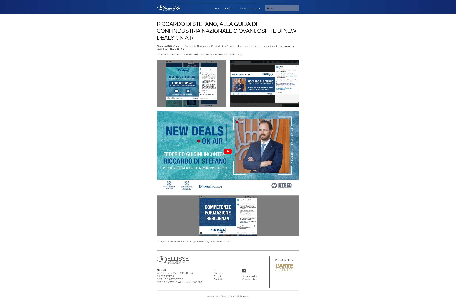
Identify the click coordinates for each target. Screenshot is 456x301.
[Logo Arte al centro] (284, 264)
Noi (216, 270)
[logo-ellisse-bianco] (169, 6)
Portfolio (218, 273)
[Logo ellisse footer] (173, 257)
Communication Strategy (181, 241)
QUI (242, 54)
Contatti (218, 279)
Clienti (217, 276)
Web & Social (224, 241)
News (212, 241)
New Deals (202, 241)
